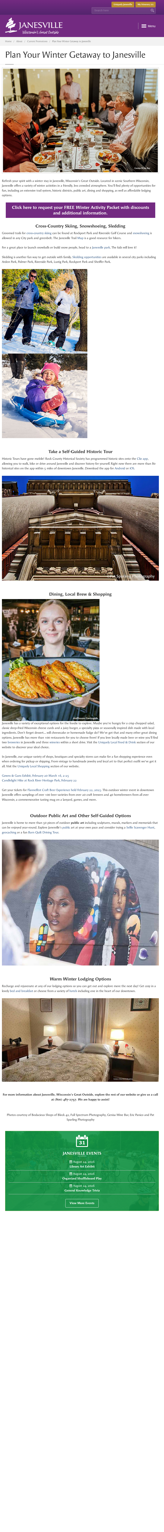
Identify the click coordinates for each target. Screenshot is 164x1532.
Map (80, 238)
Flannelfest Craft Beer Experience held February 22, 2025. (65, 790)
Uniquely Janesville (123, 4)
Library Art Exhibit (82, 1166)
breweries (14, 742)
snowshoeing (141, 233)
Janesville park (101, 247)
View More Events (82, 1203)
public (66, 827)
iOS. (132, 468)
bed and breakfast (21, 991)
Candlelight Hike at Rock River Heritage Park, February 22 (39, 780)
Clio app (142, 459)
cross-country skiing (38, 233)
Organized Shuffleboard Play (82, 1178)
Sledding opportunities (86, 257)
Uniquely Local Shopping (34, 766)
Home (8, 41)
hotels (73, 991)
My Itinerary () (146, 4)
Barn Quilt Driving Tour (43, 832)
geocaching (9, 832)
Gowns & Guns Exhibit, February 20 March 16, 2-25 (35, 776)
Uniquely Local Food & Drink (117, 742)
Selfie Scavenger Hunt (140, 827)
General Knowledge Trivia (82, 1190)
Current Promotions (37, 41)
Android (120, 468)
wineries (55, 742)
